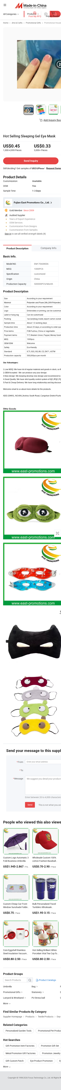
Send (30, 804)
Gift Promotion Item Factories (20, 1045)
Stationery (37, 992)
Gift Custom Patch (15, 1060)
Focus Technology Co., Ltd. (39, 1077)
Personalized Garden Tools (18, 1030)
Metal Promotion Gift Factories (21, 1053)
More (6, 1066)
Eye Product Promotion (41, 1060)
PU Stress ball (38, 997)
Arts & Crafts (17, 22)
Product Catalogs (47, 980)
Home (5, 22)
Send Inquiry (31, 160)
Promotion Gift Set (50, 1045)
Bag (34, 986)
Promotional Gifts (33, 22)
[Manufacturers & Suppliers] (30, 5)
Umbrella (7, 986)
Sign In (8, 233)
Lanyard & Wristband (13, 997)
